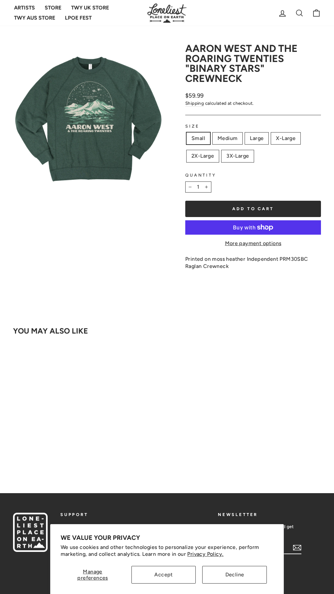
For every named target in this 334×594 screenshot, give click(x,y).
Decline (234, 574)
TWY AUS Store (34, 18)
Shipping (194, 103)
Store (53, 8)
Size (192, 126)
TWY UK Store (90, 8)
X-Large (286, 138)
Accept (163, 574)
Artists (24, 8)
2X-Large (202, 156)
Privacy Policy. (205, 554)
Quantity (200, 175)
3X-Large (237, 156)
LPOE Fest (78, 18)
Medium (227, 138)
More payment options (253, 243)
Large (257, 138)
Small (198, 138)
